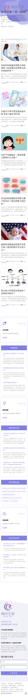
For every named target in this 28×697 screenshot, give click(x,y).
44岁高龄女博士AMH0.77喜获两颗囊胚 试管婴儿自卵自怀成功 (14, 544)
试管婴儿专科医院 (21, 491)
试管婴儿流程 (19, 689)
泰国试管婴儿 (13, 685)
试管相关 (10, 26)
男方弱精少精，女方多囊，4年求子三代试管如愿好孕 (14, 556)
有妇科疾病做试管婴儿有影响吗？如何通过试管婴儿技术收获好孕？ (13, 68)
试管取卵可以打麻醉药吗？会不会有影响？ (13, 354)
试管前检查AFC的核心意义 (8, 497)
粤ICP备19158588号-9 (6, 693)
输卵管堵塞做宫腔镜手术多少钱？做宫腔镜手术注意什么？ (13, 247)
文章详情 (3, 83)
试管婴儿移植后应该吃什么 (10, 382)
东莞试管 (4, 491)
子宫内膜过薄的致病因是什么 (8, 494)
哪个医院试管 (19, 497)
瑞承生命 (3, 26)
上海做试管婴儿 (5, 501)
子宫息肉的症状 (14, 501)
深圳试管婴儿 (14, 687)
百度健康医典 (5, 687)
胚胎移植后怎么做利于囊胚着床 (18, 488)
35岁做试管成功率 (11, 491)
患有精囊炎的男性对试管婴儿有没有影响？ (13, 369)
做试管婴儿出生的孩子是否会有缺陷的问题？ (14, 449)
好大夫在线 (4, 685)
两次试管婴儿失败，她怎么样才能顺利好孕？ (14, 568)
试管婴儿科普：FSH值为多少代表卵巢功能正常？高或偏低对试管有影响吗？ (14, 463)
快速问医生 (21, 685)
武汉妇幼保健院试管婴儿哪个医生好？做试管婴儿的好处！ (13, 201)
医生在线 (10, 683)
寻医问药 (11, 689)
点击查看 (4, 337)
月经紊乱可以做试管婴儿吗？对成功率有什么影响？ (14, 434)
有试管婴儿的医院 (6, 488)
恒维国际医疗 (18, 683)
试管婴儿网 (4, 689)
